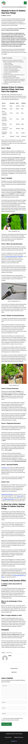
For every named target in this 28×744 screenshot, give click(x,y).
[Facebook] (12, 741)
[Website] (14, 714)
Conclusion (6, 83)
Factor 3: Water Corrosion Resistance (13, 66)
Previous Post (14, 668)
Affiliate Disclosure (18, 737)
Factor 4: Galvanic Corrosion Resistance (13, 67)
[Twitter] (14, 741)
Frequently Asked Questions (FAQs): (11, 77)
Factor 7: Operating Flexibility (11, 71)
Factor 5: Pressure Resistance (11, 69)
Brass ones (19, 496)
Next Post (14, 672)
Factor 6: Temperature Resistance (12, 70)
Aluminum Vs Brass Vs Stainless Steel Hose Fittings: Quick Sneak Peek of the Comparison (13, 61)
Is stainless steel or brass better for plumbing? (15, 79)
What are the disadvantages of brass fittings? (15, 80)
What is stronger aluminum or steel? (13, 82)
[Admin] (5, 658)
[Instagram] (16, 741)
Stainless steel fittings (8, 499)
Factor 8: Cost (8, 73)
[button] (23, 58)
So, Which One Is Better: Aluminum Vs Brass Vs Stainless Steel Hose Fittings (13, 75)
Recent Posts (9, 652)
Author (3, 652)
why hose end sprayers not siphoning (14, 256)
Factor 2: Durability (9, 64)
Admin (9, 655)
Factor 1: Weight (8, 63)
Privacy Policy (8, 737)
